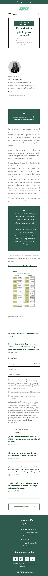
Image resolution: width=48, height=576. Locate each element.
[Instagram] (26, 2)
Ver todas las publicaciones (16, 95)
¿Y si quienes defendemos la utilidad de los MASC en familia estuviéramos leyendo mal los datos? (24, 439)
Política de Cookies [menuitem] (29, 536)
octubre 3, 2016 (13, 76)
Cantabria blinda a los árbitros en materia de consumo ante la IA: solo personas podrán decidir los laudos (23, 485)
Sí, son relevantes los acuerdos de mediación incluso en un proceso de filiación (23, 454)
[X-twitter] (30, 2)
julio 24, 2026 (14, 445)
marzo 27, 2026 (15, 491)
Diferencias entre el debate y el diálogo (22, 266)
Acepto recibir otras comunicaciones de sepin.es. (23, 397)
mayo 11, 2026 (14, 475)
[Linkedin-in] (21, 2)
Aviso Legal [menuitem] (27, 539)
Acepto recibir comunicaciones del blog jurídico (25, 392)
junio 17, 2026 (14, 458)
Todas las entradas (23, 39)
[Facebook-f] (17, 2)
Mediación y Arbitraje (24, 23)
